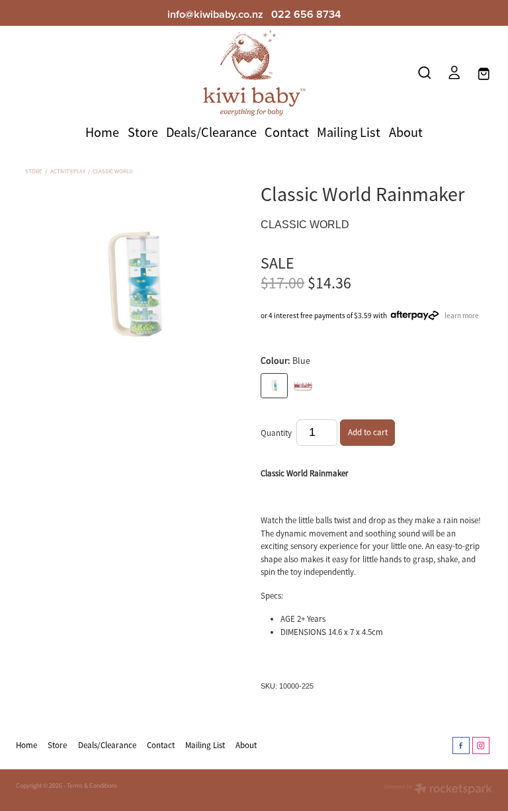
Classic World (112, 171)
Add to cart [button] (368, 432)
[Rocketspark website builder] (438, 790)
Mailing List (348, 132)
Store (143, 132)
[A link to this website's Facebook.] (461, 745)
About (406, 132)
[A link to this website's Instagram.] (480, 745)
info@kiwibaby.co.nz (215, 14)
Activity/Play (67, 171)
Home (102, 132)
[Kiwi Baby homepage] (254, 73)
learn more (461, 315)
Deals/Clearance (211, 132)
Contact (287, 132)
